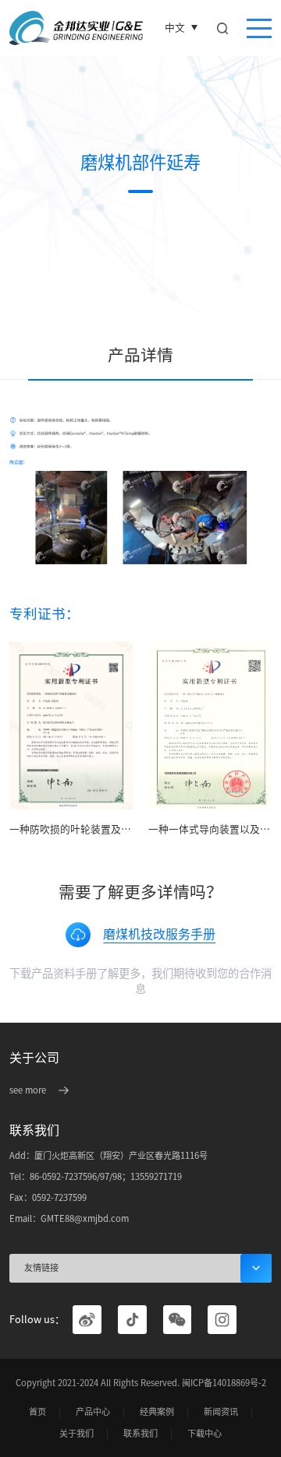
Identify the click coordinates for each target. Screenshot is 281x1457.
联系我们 (140, 1433)
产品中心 (93, 1411)
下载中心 (204, 1433)
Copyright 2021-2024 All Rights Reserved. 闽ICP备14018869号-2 (141, 1382)
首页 (37, 1411)
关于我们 (76, 1433)
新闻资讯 (221, 1411)
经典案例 (157, 1411)
